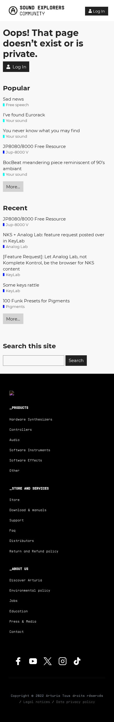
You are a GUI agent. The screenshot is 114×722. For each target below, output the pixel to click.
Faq (12, 530)
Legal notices (36, 701)
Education (18, 611)
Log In (99, 11)
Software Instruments (29, 450)
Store (14, 499)
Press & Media (22, 621)
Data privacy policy (75, 701)
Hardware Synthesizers (30, 419)
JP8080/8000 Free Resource (34, 146)
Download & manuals (27, 510)
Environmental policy (29, 590)
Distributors (21, 540)
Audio (14, 439)
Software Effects (25, 460)
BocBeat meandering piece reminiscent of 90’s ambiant (54, 165)
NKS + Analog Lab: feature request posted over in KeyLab (53, 238)
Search (76, 360)
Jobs (13, 600)
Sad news (13, 99)
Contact (16, 631)
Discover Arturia (25, 580)
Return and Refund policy (33, 551)
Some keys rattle (21, 285)
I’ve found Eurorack (24, 115)
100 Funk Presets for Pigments (36, 301)
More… (13, 186)
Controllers (20, 429)
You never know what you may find (41, 130)
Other (14, 470)
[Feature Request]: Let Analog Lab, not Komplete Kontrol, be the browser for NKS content (48, 263)
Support (16, 520)
